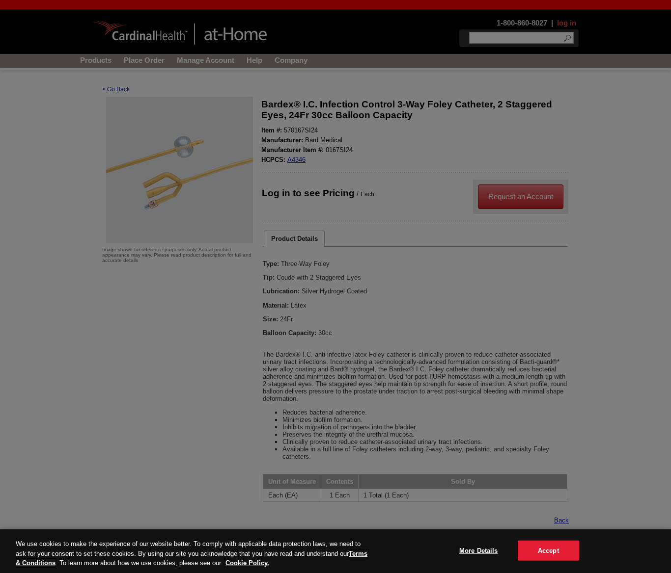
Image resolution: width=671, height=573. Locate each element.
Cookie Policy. (247, 563)
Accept (548, 550)
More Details (478, 550)
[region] (335, 551)
